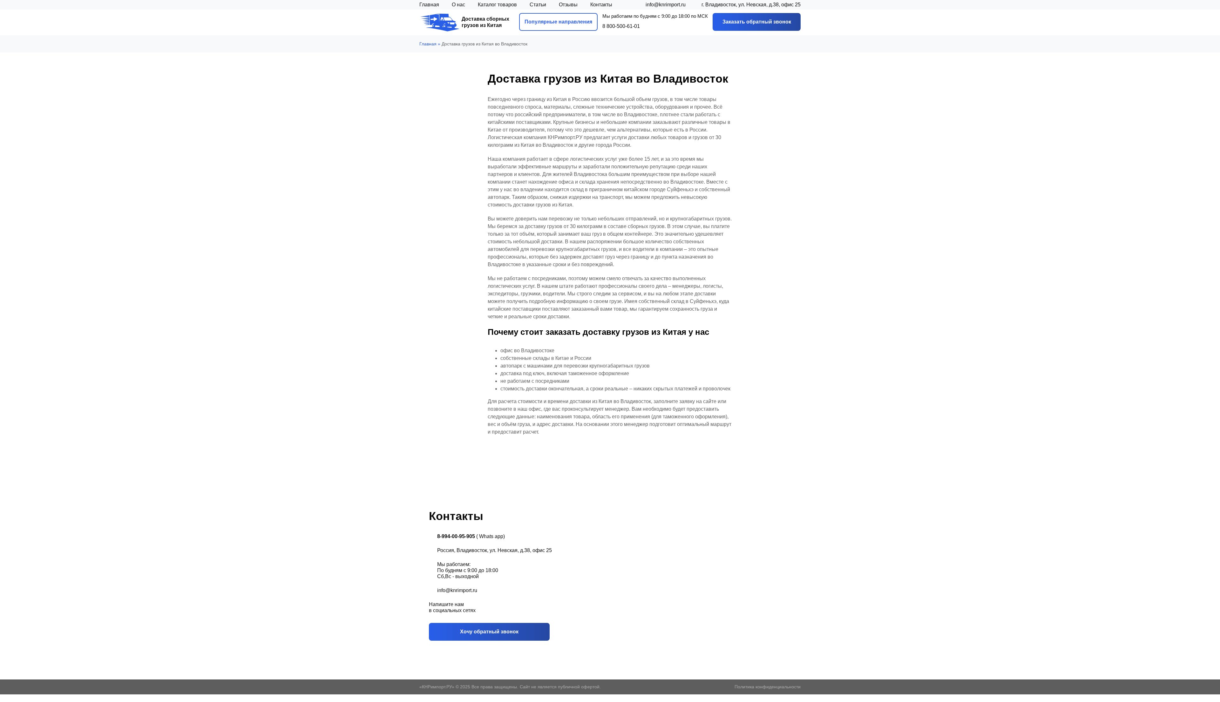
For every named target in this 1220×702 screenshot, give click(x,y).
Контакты (601, 4)
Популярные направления (558, 21)
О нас (458, 4)
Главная (429, 4)
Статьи (538, 4)
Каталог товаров (497, 4)
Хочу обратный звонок (489, 631)
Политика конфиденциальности (768, 686)
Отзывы (568, 4)
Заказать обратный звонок (756, 21)
